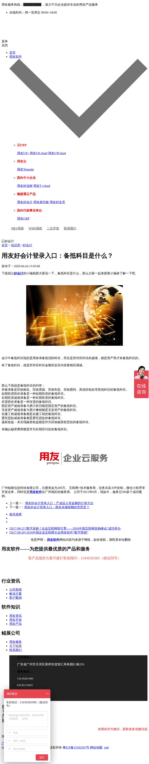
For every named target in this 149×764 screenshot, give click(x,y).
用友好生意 (57, 202)
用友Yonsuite (25, 169)
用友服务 (15, 641)
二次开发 (53, 228)
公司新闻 (15, 589)
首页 (12, 52)
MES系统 (17, 228)
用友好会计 (25, 202)
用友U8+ (23, 153)
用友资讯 (15, 615)
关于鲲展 (15, 646)
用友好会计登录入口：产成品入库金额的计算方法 (59, 503)
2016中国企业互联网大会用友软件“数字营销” (48, 532)
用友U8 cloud (38, 153)
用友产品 (15, 623)
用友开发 (15, 619)
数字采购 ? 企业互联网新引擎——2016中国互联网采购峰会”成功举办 (65, 528)
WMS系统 (35, 228)
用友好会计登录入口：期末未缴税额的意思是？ (56, 507)
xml (106, 747)
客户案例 (15, 597)
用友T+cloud (41, 185)
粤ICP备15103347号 (76, 747)
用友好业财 (25, 185)
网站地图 (96, 747)
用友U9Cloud (57, 153)
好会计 (27, 245)
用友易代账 (41, 202)
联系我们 (70, 228)
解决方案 (15, 593)
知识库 (15, 245)
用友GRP (23, 218)
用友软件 (35, 492)
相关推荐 (15, 514)
